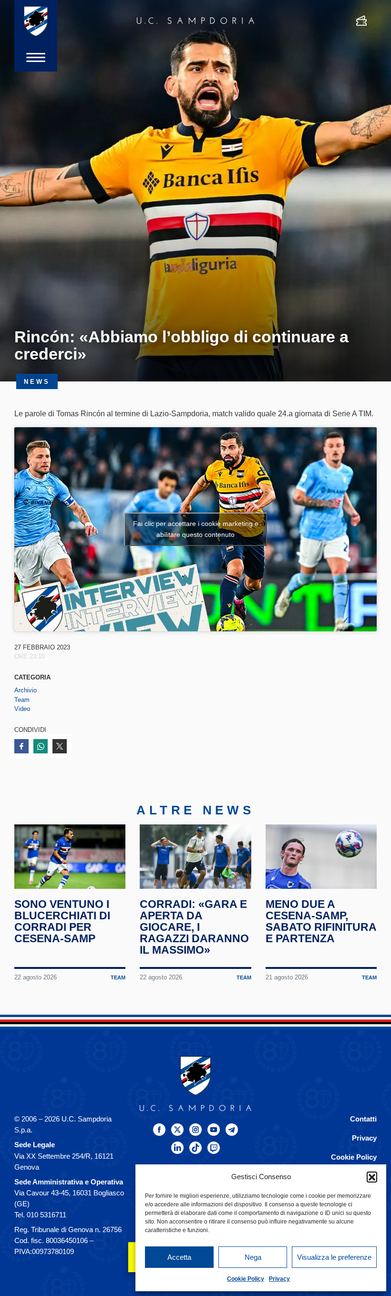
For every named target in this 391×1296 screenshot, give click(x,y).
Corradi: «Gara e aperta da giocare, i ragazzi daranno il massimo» (194, 927)
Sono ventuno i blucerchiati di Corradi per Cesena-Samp (62, 921)
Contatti (363, 1119)
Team (22, 699)
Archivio (25, 690)
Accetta (179, 1257)
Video (22, 708)
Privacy (279, 1278)
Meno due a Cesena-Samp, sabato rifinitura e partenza (321, 921)
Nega (253, 1257)
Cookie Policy (245, 1278)
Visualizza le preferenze (334, 1257)
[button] (372, 1177)
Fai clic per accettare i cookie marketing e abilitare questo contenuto (195, 529)
